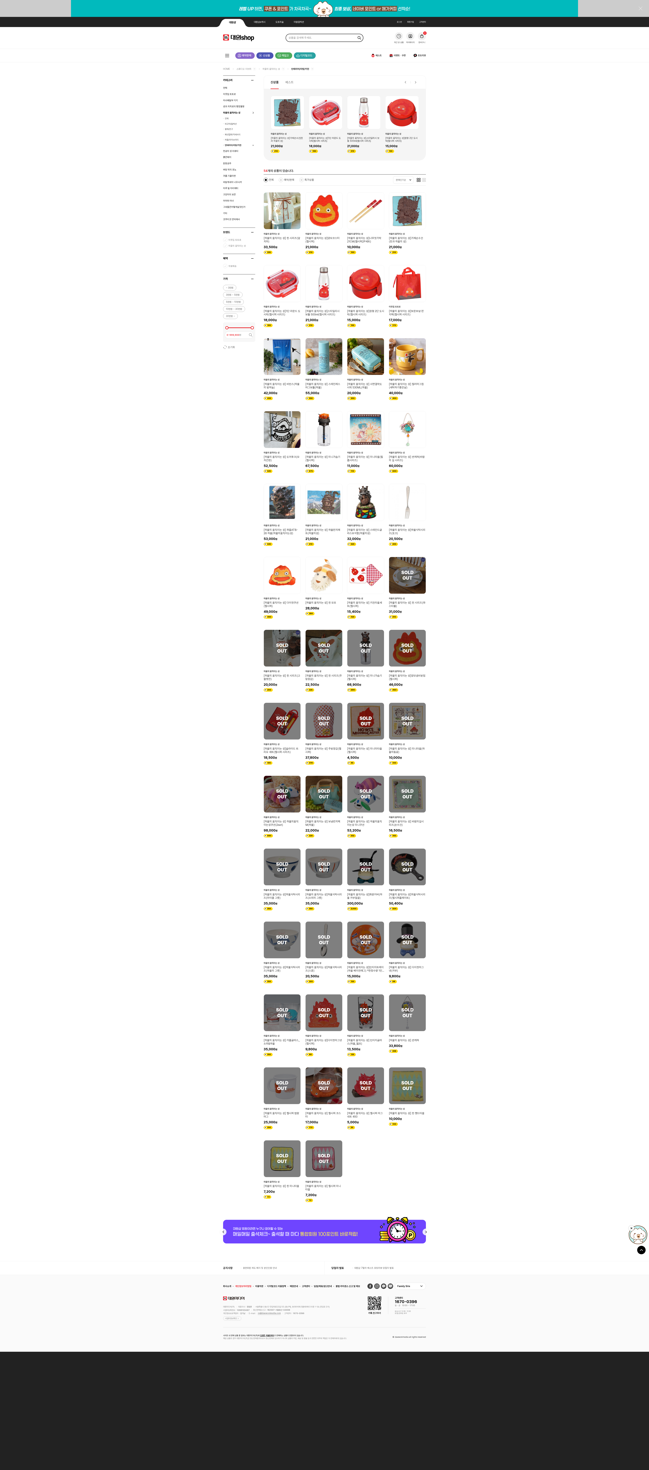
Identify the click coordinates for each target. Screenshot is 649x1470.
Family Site (403, 1286)
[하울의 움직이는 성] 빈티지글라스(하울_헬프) (364, 1042)
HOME (226, 69)
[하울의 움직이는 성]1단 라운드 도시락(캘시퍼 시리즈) (282, 313)
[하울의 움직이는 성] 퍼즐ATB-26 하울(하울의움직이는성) (281, 531)
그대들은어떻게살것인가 (234, 207)
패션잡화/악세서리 (232, 134)
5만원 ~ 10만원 (233, 302)
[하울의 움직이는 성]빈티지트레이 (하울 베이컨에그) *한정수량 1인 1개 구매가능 (365, 969)
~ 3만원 (229, 287)
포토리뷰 (422, 55)
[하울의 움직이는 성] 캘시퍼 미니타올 (323, 1187)
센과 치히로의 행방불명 (233, 106)
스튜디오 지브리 (243, 69)
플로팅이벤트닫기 (631, 1228)
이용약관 (259, 1286)
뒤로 (405, 82)
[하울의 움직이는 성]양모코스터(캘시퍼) (322, 240)
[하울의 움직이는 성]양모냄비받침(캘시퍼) (407, 677)
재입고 (285, 55)
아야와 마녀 (228, 200)
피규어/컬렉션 (231, 124)
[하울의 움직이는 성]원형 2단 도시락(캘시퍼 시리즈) (287, 139)
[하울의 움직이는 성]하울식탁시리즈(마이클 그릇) (282, 896)
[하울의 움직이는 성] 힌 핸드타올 (406, 1113)
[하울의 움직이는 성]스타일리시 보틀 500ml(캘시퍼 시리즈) (322, 313)
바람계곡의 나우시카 (232, 182)
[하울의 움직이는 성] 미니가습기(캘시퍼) (322, 458)
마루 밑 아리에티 (230, 188)
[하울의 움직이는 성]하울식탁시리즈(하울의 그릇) (282, 969)
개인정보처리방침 (243, 1286)
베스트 (379, 55)
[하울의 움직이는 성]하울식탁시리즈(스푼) (323, 969)
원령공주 (227, 163)
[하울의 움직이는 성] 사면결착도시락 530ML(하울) (364, 385)
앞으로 (415, 82)
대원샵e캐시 (259, 22)
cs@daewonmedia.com (269, 1313)
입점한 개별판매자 (267, 1335)
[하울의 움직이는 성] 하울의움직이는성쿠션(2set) (281, 823)
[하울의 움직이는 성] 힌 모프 (320, 602)
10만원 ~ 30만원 (234, 309)
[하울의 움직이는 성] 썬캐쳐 (404, 1040)
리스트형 (424, 180)
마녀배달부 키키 (230, 100)
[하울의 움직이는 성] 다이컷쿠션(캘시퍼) (281, 604)
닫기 (640, 8)
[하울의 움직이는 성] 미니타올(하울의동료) (407, 750)
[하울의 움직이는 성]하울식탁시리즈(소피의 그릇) (323, 896)
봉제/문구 (229, 129)
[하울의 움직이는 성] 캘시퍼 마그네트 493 (365, 1115)
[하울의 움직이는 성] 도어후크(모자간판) (281, 458)
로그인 (399, 22)
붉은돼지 (227, 157)
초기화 (231, 347)
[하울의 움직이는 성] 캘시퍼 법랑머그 (281, 1115)
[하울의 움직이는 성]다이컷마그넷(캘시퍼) (323, 1042)
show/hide (252, 80)
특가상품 (309, 179)
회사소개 (227, 1286)
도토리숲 (279, 22)
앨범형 (418, 180)
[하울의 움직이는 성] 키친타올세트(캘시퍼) (364, 604)
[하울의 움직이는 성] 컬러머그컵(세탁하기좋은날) (406, 385)
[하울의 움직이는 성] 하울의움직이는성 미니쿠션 (364, 823)
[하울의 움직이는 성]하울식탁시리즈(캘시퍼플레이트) (407, 896)
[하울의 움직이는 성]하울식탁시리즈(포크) (407, 531)
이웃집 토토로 (229, 94)
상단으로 (641, 1250)
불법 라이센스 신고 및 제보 (348, 1286)
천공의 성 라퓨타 (230, 151)
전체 (225, 88)
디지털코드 (306, 55)
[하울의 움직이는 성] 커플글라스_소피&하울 (282, 1042)
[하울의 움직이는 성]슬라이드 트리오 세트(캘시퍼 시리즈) (281, 750)
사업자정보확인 (231, 1318)
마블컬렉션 (299, 22)
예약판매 (246, 55)
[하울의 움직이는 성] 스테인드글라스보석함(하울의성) (364, 531)
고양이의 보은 (229, 194)
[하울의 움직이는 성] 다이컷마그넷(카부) (406, 969)
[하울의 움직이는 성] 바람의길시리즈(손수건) (406, 823)
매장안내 (294, 1286)
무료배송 (232, 266)
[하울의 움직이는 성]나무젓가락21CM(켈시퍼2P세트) (364, 240)
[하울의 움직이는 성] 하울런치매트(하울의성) (322, 531)
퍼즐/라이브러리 (231, 140)
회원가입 (410, 22)
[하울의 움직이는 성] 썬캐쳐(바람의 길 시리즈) (407, 458)
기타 (225, 213)
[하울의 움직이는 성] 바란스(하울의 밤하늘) (363, 139)
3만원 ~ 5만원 (233, 294)
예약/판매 (289, 179)
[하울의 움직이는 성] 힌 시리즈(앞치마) (282, 240)
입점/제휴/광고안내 (323, 1286)
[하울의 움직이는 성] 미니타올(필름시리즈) (365, 458)
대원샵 (232, 22)
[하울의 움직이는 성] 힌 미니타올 (281, 1186)
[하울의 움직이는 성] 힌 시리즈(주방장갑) (323, 677)
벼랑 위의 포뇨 (229, 169)
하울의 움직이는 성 (271, 69)
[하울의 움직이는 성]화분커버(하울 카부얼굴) (364, 896)
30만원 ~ (230, 316)
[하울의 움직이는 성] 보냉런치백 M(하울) (322, 823)
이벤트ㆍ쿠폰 (400, 55)
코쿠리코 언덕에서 (231, 219)
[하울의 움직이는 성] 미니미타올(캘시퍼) (364, 750)
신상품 (266, 55)
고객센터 (422, 22)
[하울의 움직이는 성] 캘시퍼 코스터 (323, 1115)
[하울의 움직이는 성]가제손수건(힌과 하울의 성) (406, 240)
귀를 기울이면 (229, 176)
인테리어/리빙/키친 (300, 69)
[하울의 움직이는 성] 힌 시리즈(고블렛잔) (282, 677)
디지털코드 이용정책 (276, 1286)
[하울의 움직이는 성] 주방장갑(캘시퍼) (323, 750)
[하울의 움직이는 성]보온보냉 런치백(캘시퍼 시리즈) (325, 139)
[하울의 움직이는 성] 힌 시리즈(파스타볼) (407, 604)
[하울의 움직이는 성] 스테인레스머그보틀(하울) (401, 139)
